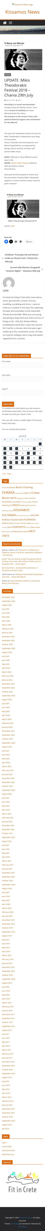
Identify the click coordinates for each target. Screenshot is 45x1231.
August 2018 (7, 983)
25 (17, 462)
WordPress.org (8, 1154)
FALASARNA (6, 502)
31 (11, 467)
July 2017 (5, 1034)
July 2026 (5, 609)
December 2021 (8, 825)
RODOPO (23, 523)
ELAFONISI (32, 498)
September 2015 (8, 1121)
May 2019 (6, 947)
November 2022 (8, 782)
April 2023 (6, 762)
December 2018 (8, 967)
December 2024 (8, 684)
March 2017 (6, 1050)
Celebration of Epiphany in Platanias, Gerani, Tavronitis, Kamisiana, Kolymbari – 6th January (22, 552)
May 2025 (6, 664)
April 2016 (6, 1093)
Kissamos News (22, 11)
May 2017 (6, 1042)
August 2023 (7, 747)
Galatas (29, 502)
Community (18, 493)
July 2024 (5, 703)
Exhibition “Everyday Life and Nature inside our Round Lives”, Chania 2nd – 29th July (22, 258)
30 (5, 467)
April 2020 (6, 904)
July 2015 (5, 1128)
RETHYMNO (16, 523)
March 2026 (6, 625)
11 (17, 453)
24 (11, 462)
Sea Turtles (35, 523)
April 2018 (6, 999)
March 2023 (6, 766)
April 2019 (6, 951)
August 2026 (7, 605)
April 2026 (6, 621)
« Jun (4, 473)
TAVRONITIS (18, 527)
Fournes (23, 502)
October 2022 (7, 786)
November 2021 (8, 829)
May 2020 (6, 900)
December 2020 (8, 873)
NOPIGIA (6, 519)
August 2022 (7, 794)
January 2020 (7, 916)
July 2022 (5, 798)
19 (23, 458)
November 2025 (8, 640)
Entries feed (7, 1146)
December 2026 (8, 597)
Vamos (28, 527)
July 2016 (5, 1081)
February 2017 (7, 1054)
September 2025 (8, 648)
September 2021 (8, 837)
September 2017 (8, 1026)
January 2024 (7, 727)
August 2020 (7, 888)
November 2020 (8, 877)
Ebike (26, 498)
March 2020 (6, 908)
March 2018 (6, 1002)
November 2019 (8, 924)
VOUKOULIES (17, 531)
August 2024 (7, 699)
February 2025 (7, 676)
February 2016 (7, 1101)
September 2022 (8, 790)
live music (27, 515)
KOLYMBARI (9, 515)
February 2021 (7, 865)
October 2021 (7, 833)
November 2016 (8, 1065)
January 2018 (7, 1010)
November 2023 (8, 735)
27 (28, 462)
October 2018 (7, 975)
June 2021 (6, 849)
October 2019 (7, 928)
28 (34, 462)
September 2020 (8, 884)
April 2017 (6, 1046)
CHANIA (8, 492)
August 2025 (7, 652)
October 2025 (7, 644)
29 (40, 462)
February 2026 (7, 629)
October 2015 (7, 1117)
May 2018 (6, 995)
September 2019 (8, 932)
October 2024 (7, 692)
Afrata (4, 488)
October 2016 (7, 1069)
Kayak (11, 510)
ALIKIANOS (11, 487)
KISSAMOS (21, 510)
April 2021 (6, 857)
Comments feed (8, 1150)
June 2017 (6, 1038)
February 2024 (7, 723)
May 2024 (6, 711)
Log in (4, 1142)
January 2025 (7, 680)
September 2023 (8, 743)
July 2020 (5, 892)
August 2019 (7, 936)
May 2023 (6, 758)
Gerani (35, 502)
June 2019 (6, 943)
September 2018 (8, 979)
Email (5, 389)
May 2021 (6, 853)
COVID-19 (27, 493)
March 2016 (6, 1097)
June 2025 (6, 660)
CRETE (13, 498)
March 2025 (6, 672)
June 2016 (6, 1085)
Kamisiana (5, 511)
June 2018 (6, 991)
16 (5, 458)
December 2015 (8, 1109)
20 (28, 458)
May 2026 (6, 617)
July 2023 (5, 751)
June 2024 (6, 707)
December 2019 (8, 920)
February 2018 (7, 1006)
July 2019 (5, 940)
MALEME (35, 515)
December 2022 (8, 778)
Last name (6, 375)
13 (28, 453)
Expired (7, 75)
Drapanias (20, 498)
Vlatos (32, 527)
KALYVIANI (32, 505)
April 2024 (6, 715)
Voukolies (8, 531)
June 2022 (6, 802)
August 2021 (7, 841)
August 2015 (7, 1125)
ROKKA (29, 523)
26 (23, 462)
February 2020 (7, 912)
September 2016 (8, 1073)
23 (5, 462)
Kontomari (19, 515)
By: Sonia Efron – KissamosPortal (15, 568)
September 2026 (8, 601)
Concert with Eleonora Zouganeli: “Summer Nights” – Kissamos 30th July (23, 269)
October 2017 (7, 1022)
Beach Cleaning (24, 487)
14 (34, 453)
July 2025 (5, 656)
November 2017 (8, 1018)
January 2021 (7, 869)
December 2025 (8, 636)
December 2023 (8, 731)
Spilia (9, 527)
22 (40, 458)
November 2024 (8, 688)
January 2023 (7, 774)
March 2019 (6, 955)
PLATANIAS (30, 519)
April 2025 (6, 668)
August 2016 (7, 1077)
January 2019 (7, 963)
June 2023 (6, 755)
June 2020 (6, 896)
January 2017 (7, 1058)
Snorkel (4, 527)
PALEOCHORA (17, 519)
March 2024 (6, 719)
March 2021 (6, 861)
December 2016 (8, 1062)
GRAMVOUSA (6, 505)
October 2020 (7, 880)
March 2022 (6, 814)
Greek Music (24, 505)
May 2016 (6, 1089)
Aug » (9, 473)
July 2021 (5, 845)
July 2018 (5, 987)
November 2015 (8, 1113)
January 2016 (7, 1105)
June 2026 (6, 613)
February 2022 (7, 817)
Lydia (19, 100)
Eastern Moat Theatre (20, 163)
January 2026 (7, 632)
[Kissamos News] (5, 23)
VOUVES (25, 531)
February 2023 (7, 770)
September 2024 (8, 695)
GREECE (16, 505)
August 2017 (7, 1030)
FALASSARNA (16, 502)
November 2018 (8, 971)
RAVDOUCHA (7, 523)
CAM (13, 226)
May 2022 (6, 806)
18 (17, 458)
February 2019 (7, 959)
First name (6, 361)
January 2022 (7, 821)
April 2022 (6, 810)
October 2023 (7, 739)
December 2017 (8, 1014)
